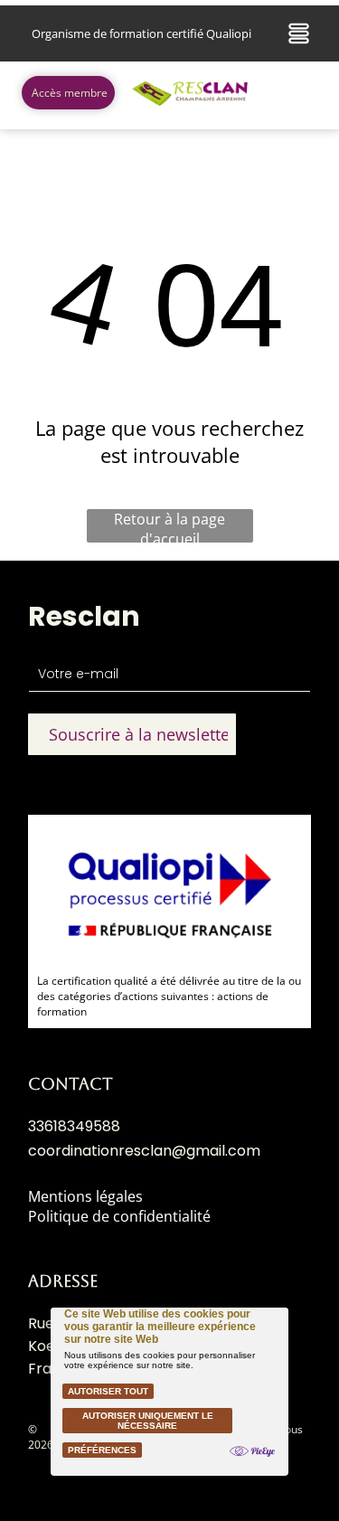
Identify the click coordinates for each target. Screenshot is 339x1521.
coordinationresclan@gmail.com (144, 1150)
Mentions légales (85, 1196)
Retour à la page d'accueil (169, 526)
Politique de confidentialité (119, 1216)
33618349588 (74, 1126)
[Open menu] (299, 33)
